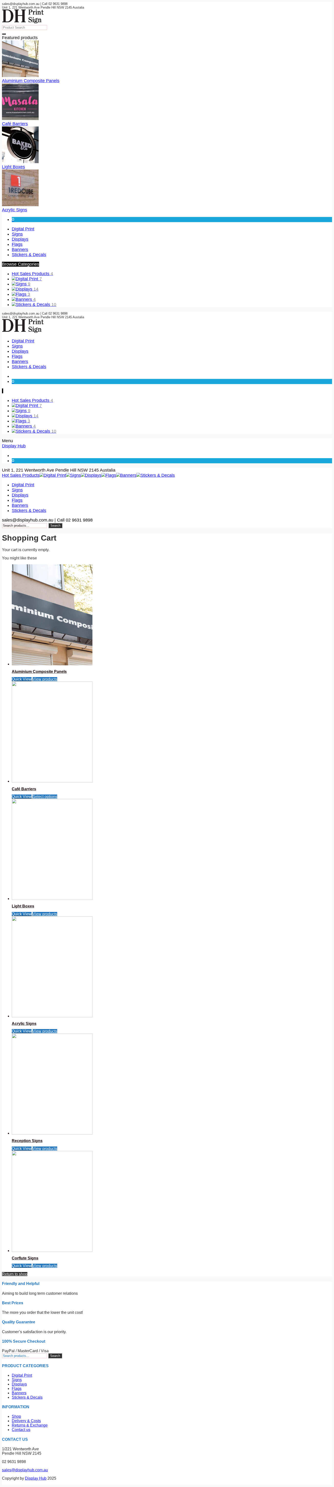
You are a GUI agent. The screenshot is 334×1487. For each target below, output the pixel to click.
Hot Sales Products (32, 273)
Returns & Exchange (30, 1425)
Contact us (21, 1430)
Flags (23, 294)
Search (55, 525)
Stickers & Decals (36, 304)
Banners (26, 299)
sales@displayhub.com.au (25, 1470)
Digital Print (29, 278)
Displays (27, 289)
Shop (16, 1416)
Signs (23, 284)
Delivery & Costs (26, 1421)
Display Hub (14, 445)
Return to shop (14, 1274)
